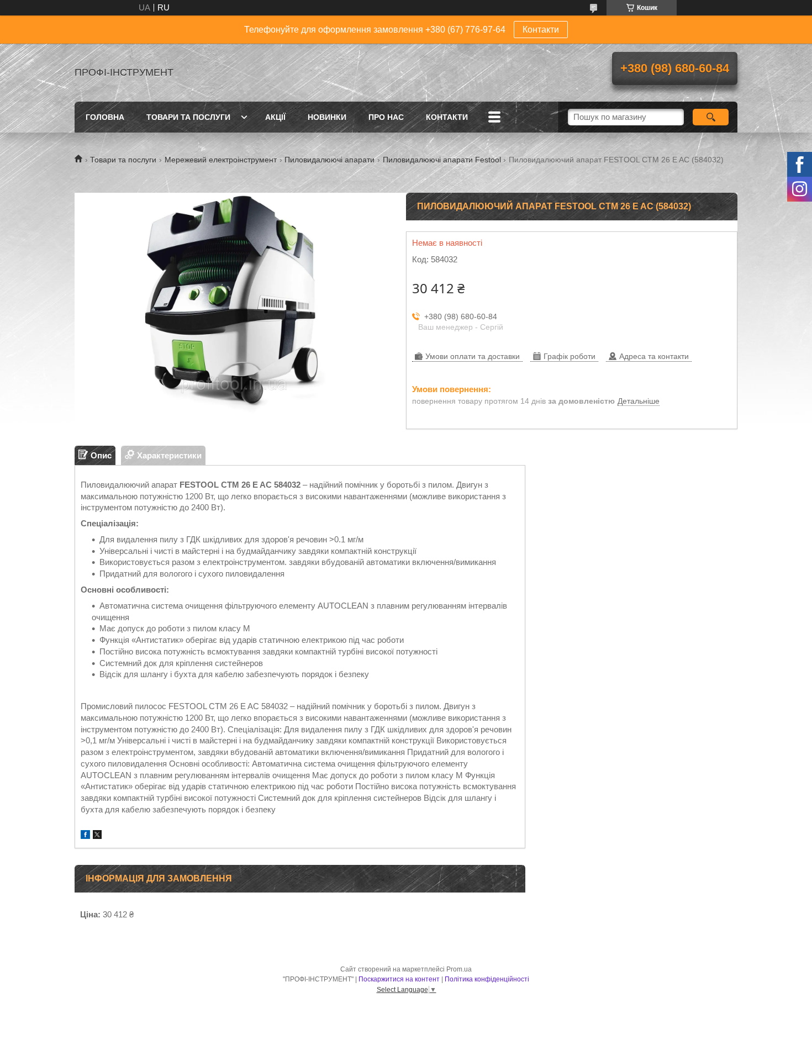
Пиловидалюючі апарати (329, 159)
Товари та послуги (188, 117)
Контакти (541, 29)
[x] (97, 836)
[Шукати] (711, 117)
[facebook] (85, 836)
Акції (275, 117)
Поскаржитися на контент (399, 979)
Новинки (327, 117)
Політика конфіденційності (487, 979)
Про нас (386, 117)
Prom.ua (459, 969)
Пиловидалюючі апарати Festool (442, 159)
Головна (105, 117)
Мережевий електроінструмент (221, 159)
